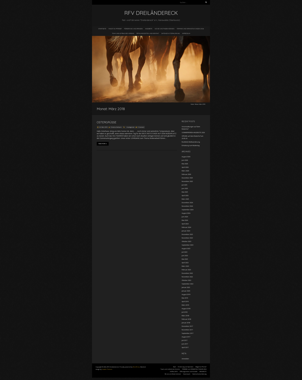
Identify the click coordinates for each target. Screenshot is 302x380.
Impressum (186, 33)
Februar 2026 (186, 174)
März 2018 (185, 316)
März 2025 (185, 199)
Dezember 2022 (187, 273)
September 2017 (187, 333)
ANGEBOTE (148, 29)
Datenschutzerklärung (170, 33)
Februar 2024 (186, 227)
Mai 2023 (185, 259)
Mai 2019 (185, 298)
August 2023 (186, 248)
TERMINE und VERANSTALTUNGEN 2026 (190, 29)
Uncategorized (130, 127)
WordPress (136, 367)
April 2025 (185, 195)
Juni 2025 (185, 188)
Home (192, 104)
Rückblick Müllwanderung (191, 142)
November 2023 (187, 238)
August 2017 (186, 337)
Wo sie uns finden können (164, 29)
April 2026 (185, 167)
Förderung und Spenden (133, 29)
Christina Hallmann (116, 127)
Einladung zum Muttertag (190, 145)
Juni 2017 (185, 344)
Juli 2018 (184, 312)
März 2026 (185, 171)
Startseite (102, 29)
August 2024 (186, 213)
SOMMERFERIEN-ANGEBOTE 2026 (193, 132)
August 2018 (186, 308)
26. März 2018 (103, 127)
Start (174, 367)
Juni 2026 (185, 160)
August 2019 (186, 294)
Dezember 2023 (187, 234)
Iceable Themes (107, 369)
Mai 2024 (185, 220)
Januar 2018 (186, 323)
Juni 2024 (185, 217)
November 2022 (187, 277)
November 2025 (187, 181)
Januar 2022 (186, 287)
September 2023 (187, 245)
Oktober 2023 (186, 241)
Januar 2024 (186, 231)
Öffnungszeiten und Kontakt (147, 33)
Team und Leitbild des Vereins (123, 33)
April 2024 (185, 224)
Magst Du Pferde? (115, 29)
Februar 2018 (186, 319)
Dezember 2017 (187, 326)
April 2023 (185, 263)
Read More (102, 143)
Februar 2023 (186, 270)
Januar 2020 (186, 291)
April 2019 (185, 301)
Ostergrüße (106, 122)
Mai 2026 (185, 164)
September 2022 (187, 284)
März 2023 (185, 266)
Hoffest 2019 (174, 371)
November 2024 (187, 206)
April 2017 (185, 347)
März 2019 (185, 305)
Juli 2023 (184, 252)
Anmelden (185, 359)
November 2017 (187, 330)
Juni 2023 (185, 255)
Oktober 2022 (186, 280)
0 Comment (141, 127)
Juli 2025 (184, 185)
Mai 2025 (185, 192)
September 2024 (187, 210)
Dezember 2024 (187, 202)
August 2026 (186, 157)
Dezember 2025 (187, 178)
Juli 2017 (184, 340)
